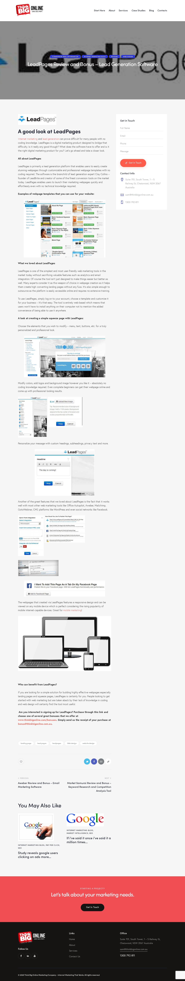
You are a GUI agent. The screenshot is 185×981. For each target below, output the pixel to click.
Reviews (114, 56)
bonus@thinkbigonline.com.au (35, 723)
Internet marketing (28, 138)
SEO (20, 848)
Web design (72, 743)
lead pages (41, 743)
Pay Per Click (52, 845)
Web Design (128, 56)
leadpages (56, 743)
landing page (26, 743)
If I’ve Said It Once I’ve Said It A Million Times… (89, 840)
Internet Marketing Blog (95, 56)
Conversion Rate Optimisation (65, 56)
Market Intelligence (77, 833)
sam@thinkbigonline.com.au (139, 194)
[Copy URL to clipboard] (108, 761)
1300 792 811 (132, 202)
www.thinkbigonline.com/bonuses (37, 719)
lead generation (51, 138)
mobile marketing (72, 610)
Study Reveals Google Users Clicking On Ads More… (38, 855)
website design (88, 743)
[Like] (21, 761)
